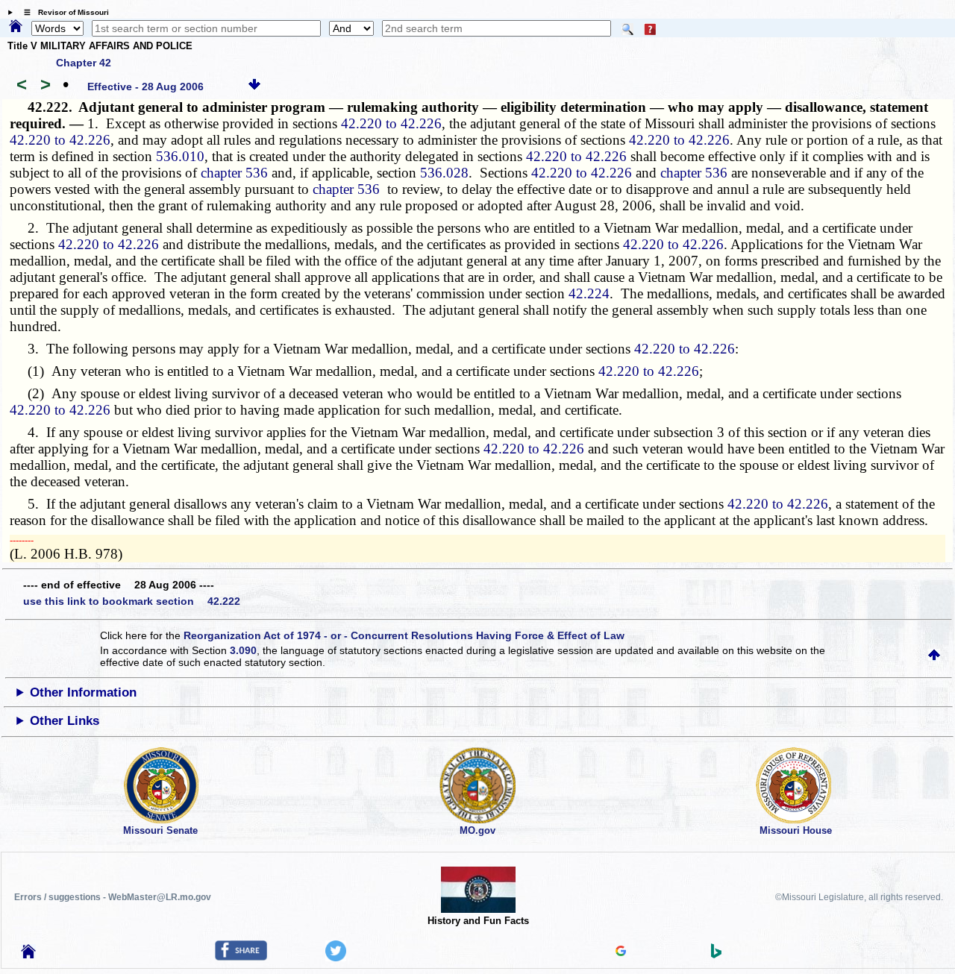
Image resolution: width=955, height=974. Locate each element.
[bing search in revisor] (716, 955)
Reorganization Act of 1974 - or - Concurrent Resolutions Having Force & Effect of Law (404, 635)
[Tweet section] (335, 958)
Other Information (83, 692)
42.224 (589, 293)
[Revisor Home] (28, 955)
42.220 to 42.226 (391, 123)
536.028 (444, 172)
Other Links (64, 721)
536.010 (180, 156)
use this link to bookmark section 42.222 (131, 601)
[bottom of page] (254, 86)
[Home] (15, 26)
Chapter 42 (83, 63)
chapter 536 (234, 172)
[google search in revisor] (621, 952)
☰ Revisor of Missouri (62, 12)
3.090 (243, 650)
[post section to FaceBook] (241, 957)
